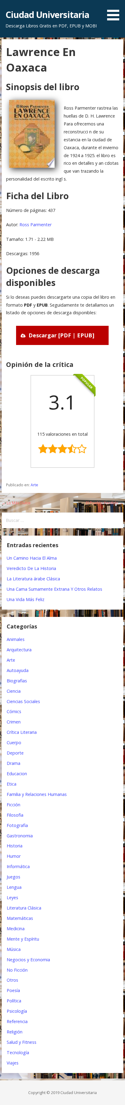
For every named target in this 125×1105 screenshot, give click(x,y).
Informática (18, 866)
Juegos (13, 877)
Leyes (12, 897)
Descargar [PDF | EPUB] (61, 335)
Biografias (17, 681)
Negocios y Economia (28, 959)
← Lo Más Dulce (16, 502)
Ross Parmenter (35, 224)
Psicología (17, 1011)
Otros (12, 980)
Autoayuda (18, 670)
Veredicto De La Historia (31, 568)
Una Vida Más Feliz (25, 599)
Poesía (13, 990)
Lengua (14, 887)
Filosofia (15, 815)
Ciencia (14, 691)
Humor (14, 856)
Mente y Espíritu (23, 939)
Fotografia (17, 825)
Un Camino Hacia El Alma (32, 558)
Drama (13, 763)
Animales (16, 639)
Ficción (13, 805)
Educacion (17, 773)
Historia (14, 846)
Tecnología (18, 1052)
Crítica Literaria (22, 732)
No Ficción (17, 970)
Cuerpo (14, 742)
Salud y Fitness (21, 1042)
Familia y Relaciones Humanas (37, 794)
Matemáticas (20, 918)
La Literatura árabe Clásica (33, 579)
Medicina (16, 928)
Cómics (14, 711)
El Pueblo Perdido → (104, 502)
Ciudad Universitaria (47, 14)
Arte (34, 484)
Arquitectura (19, 650)
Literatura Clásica (24, 908)
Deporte (15, 753)
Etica (11, 784)
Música (14, 949)
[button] (115, 11)
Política (14, 1001)
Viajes (13, 1063)
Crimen (14, 722)
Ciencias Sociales (23, 701)
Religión (14, 1032)
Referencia (17, 1021)
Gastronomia (20, 836)
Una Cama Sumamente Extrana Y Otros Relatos (54, 589)
